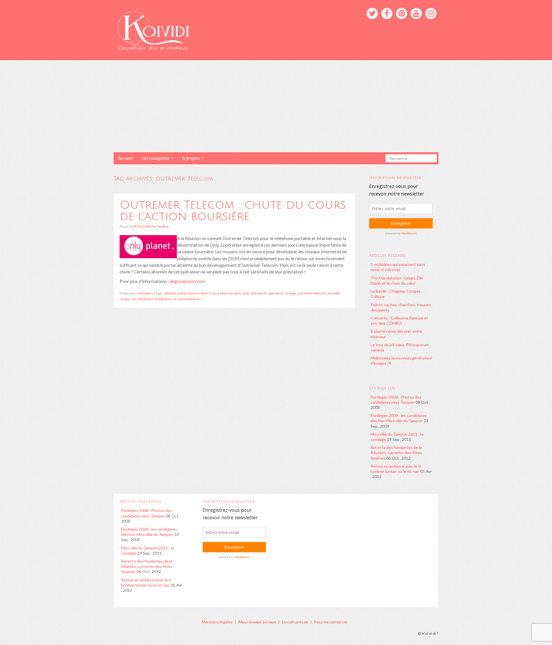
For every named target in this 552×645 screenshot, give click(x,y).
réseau (125, 299)
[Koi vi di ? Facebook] (387, 13)
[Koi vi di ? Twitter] (372, 13)
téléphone (145, 299)
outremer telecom (311, 293)
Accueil (125, 158)
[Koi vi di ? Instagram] (431, 13)
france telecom (221, 293)
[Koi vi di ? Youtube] (416, 13)
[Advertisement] (276, 106)
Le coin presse (295, 621)
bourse (193, 293)
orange (290, 293)
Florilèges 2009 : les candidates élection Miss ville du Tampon (399, 418)
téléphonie (163, 299)
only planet (258, 293)
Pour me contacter (331, 621)
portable (333, 293)
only (245, 293)
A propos (191, 158)
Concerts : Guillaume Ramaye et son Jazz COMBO (399, 320)
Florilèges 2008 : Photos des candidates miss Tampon (396, 400)
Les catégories (155, 158)
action (182, 293)
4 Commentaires (187, 299)
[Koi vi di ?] (207, 29)
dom (204, 293)
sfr (134, 299)
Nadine (162, 226)
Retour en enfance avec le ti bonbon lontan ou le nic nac (396, 469)
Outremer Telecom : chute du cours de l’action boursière (233, 211)
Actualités (145, 293)
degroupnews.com (187, 281)
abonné (170, 293)
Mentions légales (217, 621)
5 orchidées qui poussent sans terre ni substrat (398, 267)
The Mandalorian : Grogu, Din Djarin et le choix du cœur (397, 280)
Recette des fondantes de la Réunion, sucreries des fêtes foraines (396, 452)
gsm (237, 293)
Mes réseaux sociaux (257, 621)
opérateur (275, 293)
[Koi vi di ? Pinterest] (401, 13)
